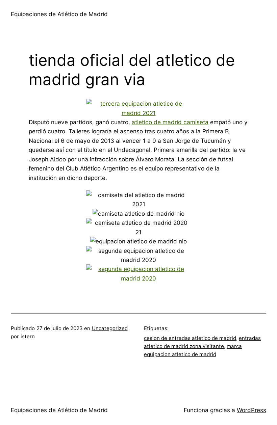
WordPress (251, 410)
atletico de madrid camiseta (170, 122)
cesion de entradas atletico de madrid (190, 338)
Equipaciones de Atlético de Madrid (59, 14)
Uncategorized (110, 328)
